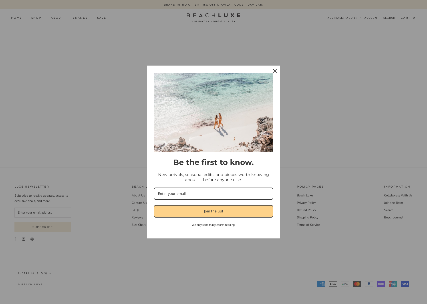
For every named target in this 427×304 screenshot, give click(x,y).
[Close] (275, 71)
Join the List (213, 211)
